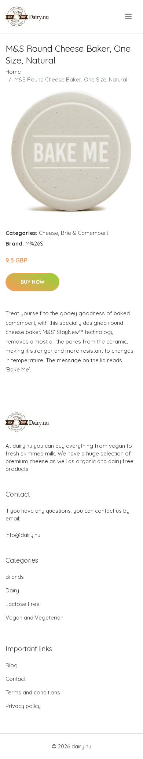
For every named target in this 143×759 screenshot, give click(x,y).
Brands (15, 576)
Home (13, 71)
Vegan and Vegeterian (34, 617)
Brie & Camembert (84, 232)
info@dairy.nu (23, 534)
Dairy (12, 590)
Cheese (48, 232)
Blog (12, 665)
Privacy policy (23, 705)
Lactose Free (23, 603)
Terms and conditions (33, 692)
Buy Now (32, 282)
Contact (16, 678)
